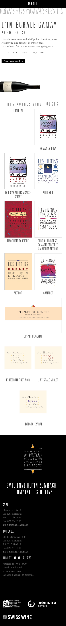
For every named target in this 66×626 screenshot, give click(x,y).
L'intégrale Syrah (33, 424)
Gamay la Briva (48, 148)
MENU (33, 3)
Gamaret (48, 293)
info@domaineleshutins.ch (15, 524)
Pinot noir (48, 192)
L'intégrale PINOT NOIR (18, 380)
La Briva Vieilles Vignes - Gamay (18, 194)
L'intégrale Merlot (48, 380)
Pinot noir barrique (18, 241)
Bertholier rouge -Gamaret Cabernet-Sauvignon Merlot (48, 245)
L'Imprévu (18, 110)
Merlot (18, 293)
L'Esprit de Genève (33, 336)
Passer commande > (13, 61)
